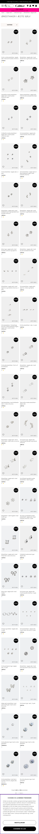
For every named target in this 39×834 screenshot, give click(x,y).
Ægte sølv (9, 12)
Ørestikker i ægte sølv (30, 12)
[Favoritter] (33, 6)
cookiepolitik (7, 815)
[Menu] (2, 6)
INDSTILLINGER (19, 822)
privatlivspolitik (22, 813)
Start (2, 12)
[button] (30, 6)
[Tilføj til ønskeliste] (3, 52)
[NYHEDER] (10, 25)
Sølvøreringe (18, 12)
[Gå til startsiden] (19, 6)
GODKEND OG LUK (19, 829)
